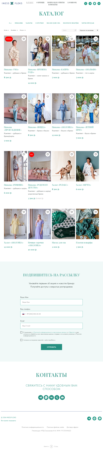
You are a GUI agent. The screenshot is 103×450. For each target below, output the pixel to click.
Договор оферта (72, 427)
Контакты (52, 5)
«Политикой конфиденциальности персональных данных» (50, 332)
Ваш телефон (25, 309)
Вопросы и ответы (56, 2)
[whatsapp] (94, 3)
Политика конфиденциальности (33, 427)
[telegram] (90, 3)
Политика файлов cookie (55, 427)
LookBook (72, 2)
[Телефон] (85, 3)
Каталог (29, 2)
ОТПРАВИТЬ (51, 347)
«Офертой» (71, 332)
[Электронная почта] (62, 397)
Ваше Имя (24, 297)
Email (22, 321)
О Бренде (40, 2)
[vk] (98, 3)
